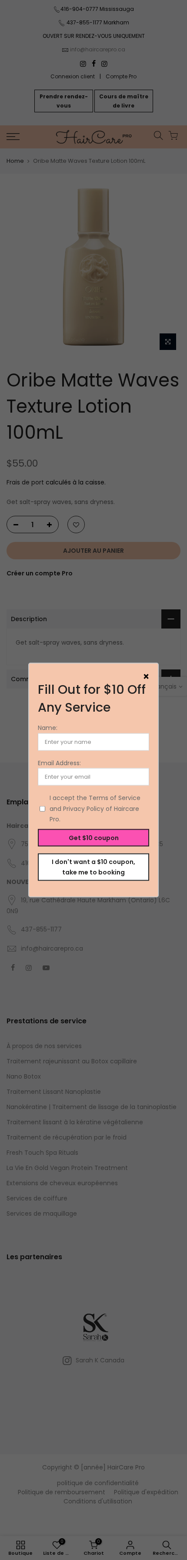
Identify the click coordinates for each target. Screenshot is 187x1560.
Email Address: (59, 762)
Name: (47, 727)
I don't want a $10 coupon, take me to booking (93, 867)
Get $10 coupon (94, 837)
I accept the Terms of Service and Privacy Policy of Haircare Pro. (95, 808)
